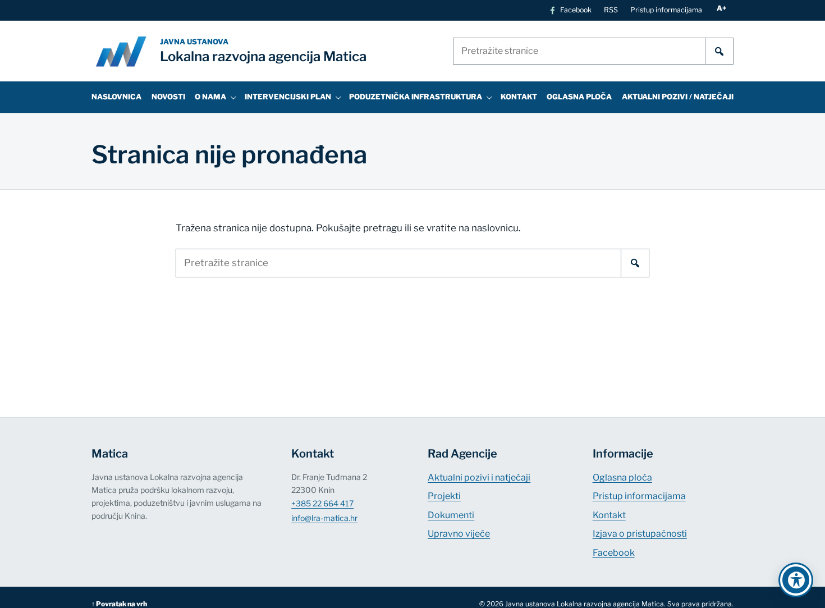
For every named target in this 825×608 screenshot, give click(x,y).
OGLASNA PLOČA (579, 96)
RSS (611, 10)
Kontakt (609, 515)
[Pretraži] (719, 51)
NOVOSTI (168, 96)
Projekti (444, 496)
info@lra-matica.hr (324, 518)
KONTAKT (519, 96)
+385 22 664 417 (322, 503)
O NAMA (210, 96)
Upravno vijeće (459, 533)
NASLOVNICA (116, 96)
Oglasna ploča (622, 477)
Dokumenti (451, 515)
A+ (721, 8)
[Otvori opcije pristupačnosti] (796, 580)
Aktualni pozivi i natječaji (479, 477)
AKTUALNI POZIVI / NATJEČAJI (678, 96)
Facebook (614, 552)
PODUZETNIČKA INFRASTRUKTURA (415, 96)
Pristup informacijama (666, 10)
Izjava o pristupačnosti (640, 533)
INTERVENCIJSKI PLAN (288, 96)
